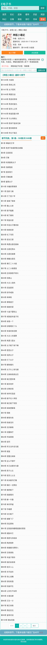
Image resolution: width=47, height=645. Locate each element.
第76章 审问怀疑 (7, 504)
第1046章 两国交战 (8, 94)
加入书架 (12, 52)
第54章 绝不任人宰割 (9, 398)
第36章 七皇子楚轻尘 (9, 311)
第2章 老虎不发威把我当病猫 (12, 148)
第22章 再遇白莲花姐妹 (10, 244)
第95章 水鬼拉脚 (7, 596)
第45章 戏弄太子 (7, 355)
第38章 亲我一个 (7, 321)
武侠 (20, 14)
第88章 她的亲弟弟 (8, 562)
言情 (12, 19)
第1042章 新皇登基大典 (10, 113)
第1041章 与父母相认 (9, 118)
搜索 (42, 8)
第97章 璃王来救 (7, 605)
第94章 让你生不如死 (9, 591)
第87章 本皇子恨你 (8, 557)
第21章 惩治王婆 (7, 239)
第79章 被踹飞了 (7, 518)
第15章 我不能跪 (7, 210)
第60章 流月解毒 (7, 427)
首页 (4, 14)
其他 (20, 19)
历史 (35, 14)
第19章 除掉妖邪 (7, 230)
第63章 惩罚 (5, 441)
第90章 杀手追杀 (7, 571)
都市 (27, 14)
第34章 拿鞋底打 (7, 302)
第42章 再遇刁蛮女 (8, 340)
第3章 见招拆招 (7, 152)
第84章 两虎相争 (7, 543)
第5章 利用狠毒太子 (8, 162)
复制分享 (41, 70)
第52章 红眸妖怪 (7, 388)
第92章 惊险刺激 (7, 581)
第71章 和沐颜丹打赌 (9, 480)
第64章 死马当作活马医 (10, 446)
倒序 (43, 138)
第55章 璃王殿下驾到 (9, 403)
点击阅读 (34, 52)
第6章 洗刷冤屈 (7, 167)
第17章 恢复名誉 (7, 220)
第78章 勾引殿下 (7, 514)
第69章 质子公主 (7, 470)
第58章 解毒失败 (7, 417)
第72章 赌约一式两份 (9, 485)
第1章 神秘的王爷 (7, 143)
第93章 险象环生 (7, 586)
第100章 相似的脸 (7, 620)
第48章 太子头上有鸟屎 (10, 369)
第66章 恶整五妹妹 (8, 456)
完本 (35, 19)
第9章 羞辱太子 (7, 181)
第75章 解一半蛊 (7, 499)
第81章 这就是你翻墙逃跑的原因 (13, 528)
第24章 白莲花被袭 (8, 254)
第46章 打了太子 (7, 360)
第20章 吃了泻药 (7, 234)
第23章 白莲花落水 (8, 249)
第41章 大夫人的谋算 (9, 335)
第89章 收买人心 (7, 567)
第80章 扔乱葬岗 (7, 523)
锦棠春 (26, 66)
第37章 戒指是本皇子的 (10, 316)
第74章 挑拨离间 (7, 494)
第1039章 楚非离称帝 (9, 128)
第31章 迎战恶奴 (7, 287)
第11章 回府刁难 (7, 191)
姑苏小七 (21, 38)
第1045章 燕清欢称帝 (9, 99)
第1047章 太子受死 (8, 89)
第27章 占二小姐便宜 (9, 268)
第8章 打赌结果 (7, 177)
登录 (43, 19)
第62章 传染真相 (7, 437)
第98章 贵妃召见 (7, 610)
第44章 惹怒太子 (7, 350)
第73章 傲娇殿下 (7, 490)
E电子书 (6, 4)
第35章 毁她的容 (7, 307)
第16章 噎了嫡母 (7, 215)
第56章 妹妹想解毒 (8, 408)
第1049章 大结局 (27, 47)
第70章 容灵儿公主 (8, 475)
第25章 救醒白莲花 (8, 258)
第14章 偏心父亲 (7, 205)
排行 (27, 19)
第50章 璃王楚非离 (8, 379)
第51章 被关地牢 (7, 384)
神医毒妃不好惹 (17, 66)
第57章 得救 (5, 413)
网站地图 (23, 642)
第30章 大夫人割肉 (8, 283)
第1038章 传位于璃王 (9, 133)
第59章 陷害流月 (7, 422)
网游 (43, 14)
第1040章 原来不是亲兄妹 (10, 123)
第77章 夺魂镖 (6, 509)
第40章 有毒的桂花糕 (9, 331)
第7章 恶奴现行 (7, 172)
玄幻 (12, 14)
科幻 (4, 19)
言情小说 (13, 30)
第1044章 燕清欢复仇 (9, 104)
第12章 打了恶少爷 (8, 196)
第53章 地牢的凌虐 (8, 393)
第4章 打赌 (5, 157)
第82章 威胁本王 (7, 533)
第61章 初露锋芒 (7, 432)
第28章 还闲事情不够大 (10, 273)
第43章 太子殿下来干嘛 (10, 345)
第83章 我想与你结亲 (9, 538)
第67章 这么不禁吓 (8, 461)
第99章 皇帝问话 (7, 615)
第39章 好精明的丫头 (9, 326)
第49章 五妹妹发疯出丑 (10, 374)
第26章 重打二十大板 (9, 263)
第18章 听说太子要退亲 (10, 225)
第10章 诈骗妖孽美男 (9, 186)
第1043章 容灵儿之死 (9, 109)
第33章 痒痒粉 (6, 297)
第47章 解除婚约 (7, 364)
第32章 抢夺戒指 (7, 292)
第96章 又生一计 (7, 600)
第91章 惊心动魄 (7, 576)
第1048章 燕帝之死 (8, 84)
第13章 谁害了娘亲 (8, 201)
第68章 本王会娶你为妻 (10, 466)
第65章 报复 (5, 451)
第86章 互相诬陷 (7, 552)
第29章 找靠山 (6, 278)
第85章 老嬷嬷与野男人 (10, 547)
